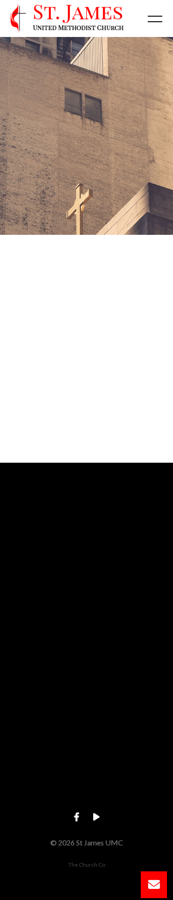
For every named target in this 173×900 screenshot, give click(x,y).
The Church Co (86, 864)
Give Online (86, 800)
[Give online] (86, 749)
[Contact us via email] (86, 513)
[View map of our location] (86, 670)
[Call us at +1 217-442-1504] (86, 591)
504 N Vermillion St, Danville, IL (86, 722)
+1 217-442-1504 (86, 643)
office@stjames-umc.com (86, 565)
